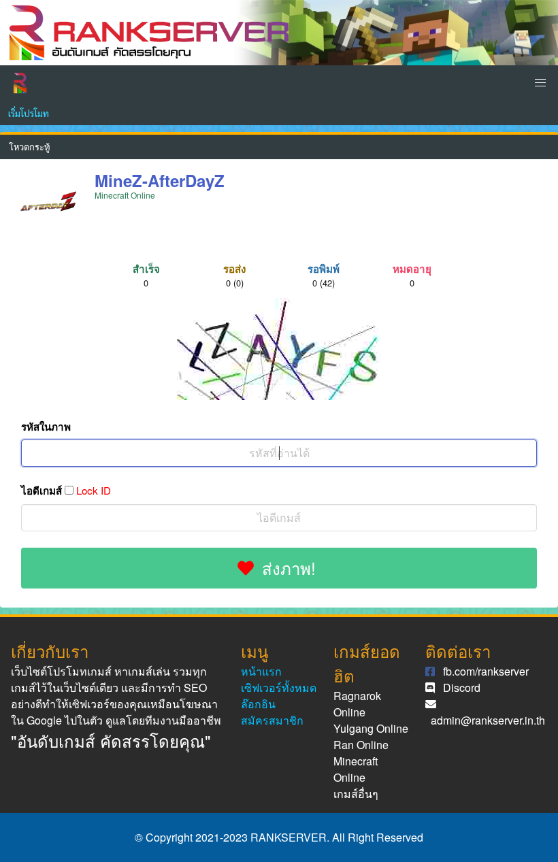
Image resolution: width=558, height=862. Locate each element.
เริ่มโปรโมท (28, 113)
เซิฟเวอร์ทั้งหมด (278, 687)
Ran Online (361, 744)
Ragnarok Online (357, 704)
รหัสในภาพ (46, 426)
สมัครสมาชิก (272, 720)
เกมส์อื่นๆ (355, 793)
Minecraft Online (355, 769)
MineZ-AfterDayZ (160, 180)
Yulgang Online (370, 728)
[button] (540, 83)
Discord (461, 687)
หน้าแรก (261, 671)
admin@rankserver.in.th (488, 720)
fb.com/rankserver (486, 671)
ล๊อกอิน (258, 704)
